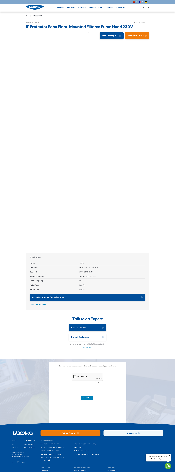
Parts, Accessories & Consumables (86, 454)
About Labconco (112, 471)
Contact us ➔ (88, 347)
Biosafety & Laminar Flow (50, 444)
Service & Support (95, 7)
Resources (82, 7)
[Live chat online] (168, 468)
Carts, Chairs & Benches (82, 451)
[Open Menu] (3, 6)
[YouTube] (23, 462)
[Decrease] (89, 35)
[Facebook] (13, 462)
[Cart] (148, 8)
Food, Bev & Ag (79, 447)
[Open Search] (140, 8)
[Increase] (96, 35)
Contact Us (120, 7)
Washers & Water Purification (51, 454)
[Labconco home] (23, 433)
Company (109, 7)
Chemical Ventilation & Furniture (52, 447)
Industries (71, 7)
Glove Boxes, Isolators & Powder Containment (52, 459)
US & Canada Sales (80, 471)
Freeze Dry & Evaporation (50, 451)
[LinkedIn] (18, 462)
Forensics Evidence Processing (85, 444)
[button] (144, 7)
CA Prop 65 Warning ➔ (38, 304)
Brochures (44, 471)
